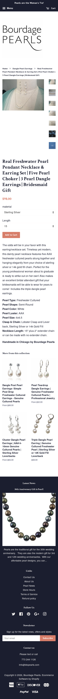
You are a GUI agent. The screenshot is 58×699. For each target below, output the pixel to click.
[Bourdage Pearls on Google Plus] (36, 614)
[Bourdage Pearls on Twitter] (13, 614)
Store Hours (29, 589)
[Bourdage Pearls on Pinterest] (28, 614)
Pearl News (29, 585)
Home (5, 68)
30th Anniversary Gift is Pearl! (29, 489)
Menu (9, 8)
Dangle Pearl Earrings (22, 68)
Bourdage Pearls (32, 675)
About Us (29, 581)
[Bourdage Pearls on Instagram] (44, 614)
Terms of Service (29, 594)
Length (6, 220)
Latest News (29, 483)
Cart (53, 8)
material (7, 206)
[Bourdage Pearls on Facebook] (21, 614)
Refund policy (29, 598)
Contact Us (29, 577)
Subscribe (48, 638)
